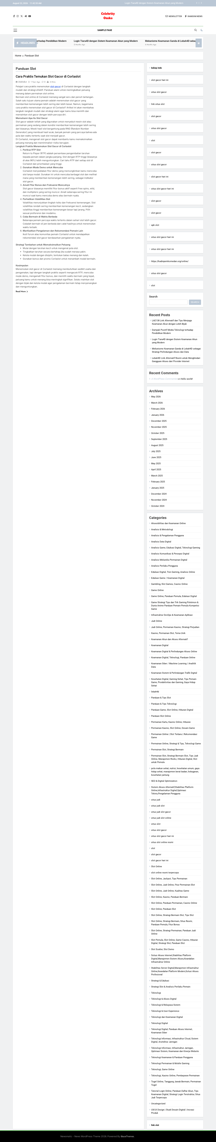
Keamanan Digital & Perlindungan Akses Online (174, 651)
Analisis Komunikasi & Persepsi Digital (170, 553)
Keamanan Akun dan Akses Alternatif (169, 639)
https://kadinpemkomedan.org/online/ (170, 261)
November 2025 (159, 427)
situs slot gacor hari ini (162, 188)
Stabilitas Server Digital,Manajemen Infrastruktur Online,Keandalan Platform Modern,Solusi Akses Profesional (175, 971)
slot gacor (55, 86)
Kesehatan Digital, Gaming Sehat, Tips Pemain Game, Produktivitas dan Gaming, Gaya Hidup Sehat (173, 682)
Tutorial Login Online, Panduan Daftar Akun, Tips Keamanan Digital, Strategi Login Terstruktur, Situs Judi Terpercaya (175, 1094)
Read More (21, 291)
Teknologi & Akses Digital (163, 999)
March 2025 (157, 475)
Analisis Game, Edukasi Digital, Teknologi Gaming (175, 547)
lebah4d (155, 691)
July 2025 (155, 451)
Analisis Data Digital (161, 541)
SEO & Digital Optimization (164, 781)
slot (153, 140)
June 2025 (156, 457)
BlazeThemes (127, 1136)
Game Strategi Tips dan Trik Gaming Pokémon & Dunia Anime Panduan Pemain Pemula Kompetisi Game (175, 605)
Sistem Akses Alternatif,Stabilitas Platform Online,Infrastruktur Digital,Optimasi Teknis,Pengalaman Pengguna (172, 790)
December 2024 (158, 494)
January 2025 (157, 488)
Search (153, 296)
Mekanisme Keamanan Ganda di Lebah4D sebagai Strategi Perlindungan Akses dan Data (140, 3)
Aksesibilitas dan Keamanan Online (168, 523)
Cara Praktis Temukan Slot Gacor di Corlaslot (48, 76)
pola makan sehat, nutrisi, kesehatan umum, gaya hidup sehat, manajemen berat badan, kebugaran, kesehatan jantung (175, 771)
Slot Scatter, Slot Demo (162, 949)
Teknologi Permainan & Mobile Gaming (170, 1063)
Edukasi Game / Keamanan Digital (168, 578)
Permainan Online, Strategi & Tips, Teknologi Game (176, 743)
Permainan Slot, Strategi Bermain (167, 749)
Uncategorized (158, 1103)
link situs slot (158, 104)
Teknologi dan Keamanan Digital (167, 1017)
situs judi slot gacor (161, 812)
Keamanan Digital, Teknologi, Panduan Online (173, 657)
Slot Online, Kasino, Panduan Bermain (169, 897)
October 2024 (157, 506)
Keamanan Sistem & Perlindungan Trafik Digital (174, 673)
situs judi (155, 799)
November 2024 (159, 500)
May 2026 (156, 396)
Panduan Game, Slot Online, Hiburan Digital (172, 710)
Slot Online (156, 866)
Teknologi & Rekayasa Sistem (165, 1005)
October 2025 (157, 433)
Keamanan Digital (159, 645)
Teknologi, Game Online (162, 1069)
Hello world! (187, 379)
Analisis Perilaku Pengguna (164, 566)
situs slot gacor (159, 92)
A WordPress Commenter (164, 378)
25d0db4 (22, 81)
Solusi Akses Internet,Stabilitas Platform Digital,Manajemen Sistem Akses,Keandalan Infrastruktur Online (172, 958)
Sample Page (104, 30)
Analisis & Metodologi (162, 529)
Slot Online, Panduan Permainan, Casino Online (174, 903)
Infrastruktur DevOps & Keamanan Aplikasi (172, 615)
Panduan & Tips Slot (161, 697)
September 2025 (159, 439)
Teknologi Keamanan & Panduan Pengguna (172, 1057)
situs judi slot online (161, 818)
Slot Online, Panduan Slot (163, 909)
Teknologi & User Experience (165, 1011)
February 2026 (158, 409)
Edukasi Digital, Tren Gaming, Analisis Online (173, 572)
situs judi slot (158, 805)
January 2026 (157, 415)
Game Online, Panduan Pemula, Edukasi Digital (174, 596)
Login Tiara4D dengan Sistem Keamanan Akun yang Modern (73, 41)
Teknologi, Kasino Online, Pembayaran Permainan (175, 1075)
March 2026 (157, 402)
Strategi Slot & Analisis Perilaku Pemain (170, 986)
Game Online (157, 590)
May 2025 (156, 463)
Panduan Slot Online (161, 716)
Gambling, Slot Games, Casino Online (169, 584)
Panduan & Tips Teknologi (164, 704)
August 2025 (157, 445)
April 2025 (156, 469)
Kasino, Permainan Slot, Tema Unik (168, 633)
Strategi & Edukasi (160, 980)
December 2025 (158, 421)
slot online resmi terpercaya (165, 872)
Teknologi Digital (159, 1023)
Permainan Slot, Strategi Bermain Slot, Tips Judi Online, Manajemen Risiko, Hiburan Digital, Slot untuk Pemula (174, 759)
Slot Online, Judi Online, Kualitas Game (170, 890)
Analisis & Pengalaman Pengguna (167, 535)
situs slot (155, 824)
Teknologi (156, 993)
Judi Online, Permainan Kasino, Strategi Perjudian (175, 627)
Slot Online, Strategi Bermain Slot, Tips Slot (172, 915)
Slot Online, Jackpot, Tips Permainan (169, 878)
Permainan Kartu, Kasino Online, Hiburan (171, 722)
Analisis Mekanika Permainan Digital (169, 560)
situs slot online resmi (162, 842)
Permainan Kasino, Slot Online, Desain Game (173, 728)
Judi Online (156, 621)
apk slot (155, 225)
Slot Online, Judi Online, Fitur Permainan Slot (173, 884)
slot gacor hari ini (159, 80)
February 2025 (158, 481)
